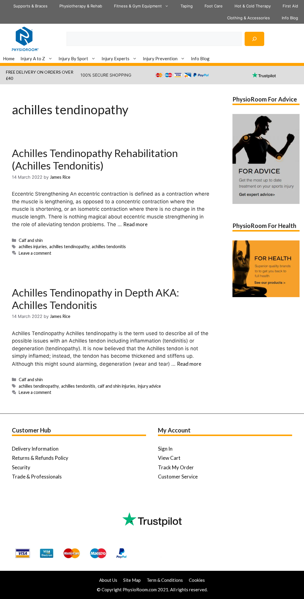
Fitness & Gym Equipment (138, 6)
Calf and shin (31, 240)
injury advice (149, 386)
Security (21, 467)
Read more (135, 224)
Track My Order (176, 467)
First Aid (290, 6)
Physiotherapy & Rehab (80, 6)
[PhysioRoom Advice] (25, 38)
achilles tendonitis (109, 246)
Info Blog (290, 17)
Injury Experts (115, 58)
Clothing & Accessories (248, 17)
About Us (108, 580)
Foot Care (214, 6)
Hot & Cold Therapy (253, 6)
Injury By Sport (73, 58)
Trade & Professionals (37, 476)
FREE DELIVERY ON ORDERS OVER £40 (39, 75)
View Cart (169, 458)
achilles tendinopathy (69, 246)
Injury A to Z (32, 58)
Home (9, 58)
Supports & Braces (30, 6)
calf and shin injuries (116, 386)
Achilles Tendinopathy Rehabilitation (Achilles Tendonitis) (95, 159)
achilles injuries (33, 246)
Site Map (132, 580)
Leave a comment (35, 253)
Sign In (165, 449)
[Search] (254, 39)
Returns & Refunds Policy (40, 458)
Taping (186, 6)
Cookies (197, 580)
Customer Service (178, 476)
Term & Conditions (165, 580)
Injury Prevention (160, 58)
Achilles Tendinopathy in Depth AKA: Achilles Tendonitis (95, 298)
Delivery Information (35, 449)
